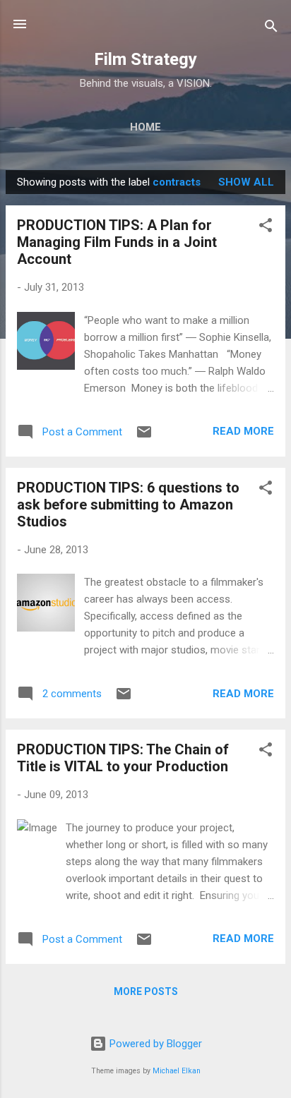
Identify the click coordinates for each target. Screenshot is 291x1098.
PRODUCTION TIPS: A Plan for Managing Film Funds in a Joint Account (117, 242)
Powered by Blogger (154, 1043)
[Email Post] (144, 436)
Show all (246, 182)
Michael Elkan (177, 1070)
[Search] (271, 28)
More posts (146, 991)
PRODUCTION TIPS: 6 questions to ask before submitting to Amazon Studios (128, 504)
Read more (243, 431)
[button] (265, 228)
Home (145, 127)
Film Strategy (145, 59)
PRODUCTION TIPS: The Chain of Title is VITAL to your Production (123, 758)
